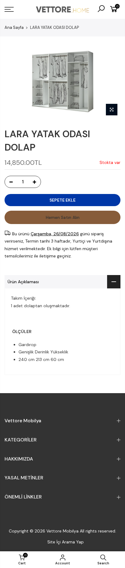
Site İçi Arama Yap (65, 542)
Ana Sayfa (14, 27)
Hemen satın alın (62, 217)
